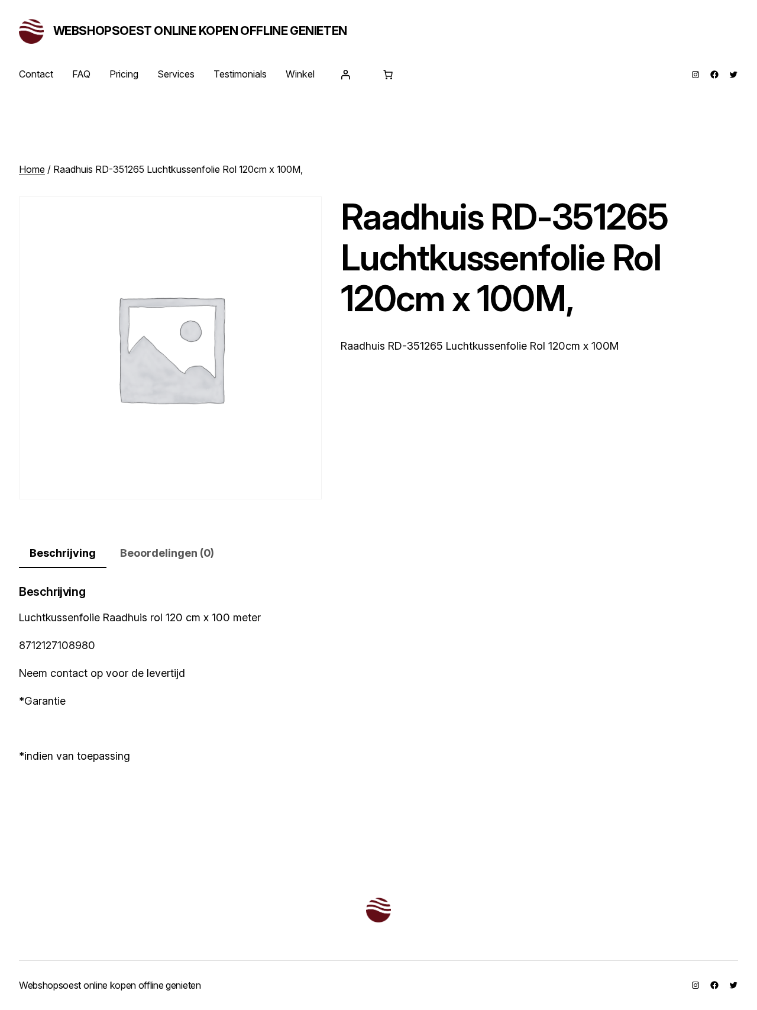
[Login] (345, 74)
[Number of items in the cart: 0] (388, 74)
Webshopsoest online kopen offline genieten (200, 31)
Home (32, 169)
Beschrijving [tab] (63, 553)
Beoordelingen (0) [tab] (167, 553)
